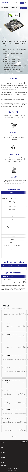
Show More (14, 436)
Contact (21, 2)
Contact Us (24, 441)
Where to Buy (23, 8)
